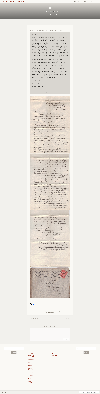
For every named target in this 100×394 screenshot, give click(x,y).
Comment (65, 339)
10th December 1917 (65, 317)
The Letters (76, 1)
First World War (55, 311)
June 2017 (30, 381)
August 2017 (30, 378)
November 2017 (31, 374)
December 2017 (31, 372)
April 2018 (30, 366)
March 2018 (30, 368)
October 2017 (30, 375)
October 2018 (30, 358)
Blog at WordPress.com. (7, 392)
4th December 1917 (34, 317)
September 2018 (31, 359)
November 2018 (31, 356)
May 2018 (30, 365)
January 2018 (30, 371)
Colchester (49, 311)
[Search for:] (96, 1)
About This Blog (85, 1)
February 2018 (30, 369)
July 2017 (29, 379)
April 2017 (30, 384)
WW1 (52, 312)
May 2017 (30, 382)
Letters (61, 311)
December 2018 (31, 355)
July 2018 (29, 362)
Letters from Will (39, 311)
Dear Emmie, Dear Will (13, 1)
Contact (93, 1)
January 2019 (30, 353)
